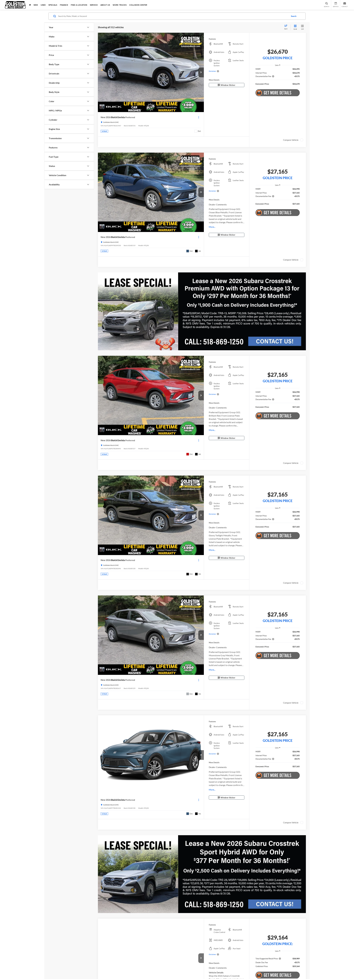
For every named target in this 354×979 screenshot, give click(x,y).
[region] (278, 78)
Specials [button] (52, 5)
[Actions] (198, 117)
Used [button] (43, 5)
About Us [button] (105, 5)
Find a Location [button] (79, 5)
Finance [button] (64, 5)
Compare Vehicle (290, 140)
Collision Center (138, 5)
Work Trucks (120, 5)
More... (212, 226)
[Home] (30, 5)
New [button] (36, 5)
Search (293, 16)
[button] (201, 72)
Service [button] (94, 5)
